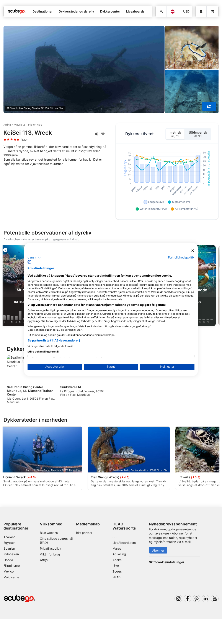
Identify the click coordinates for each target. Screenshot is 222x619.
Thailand (9, 537)
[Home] (17, 11)
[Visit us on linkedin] (205, 598)
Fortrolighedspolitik (181, 257)
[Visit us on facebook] (187, 598)
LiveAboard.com (124, 542)
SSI (115, 537)
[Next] (215, 286)
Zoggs (117, 571)
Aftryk (44, 560)
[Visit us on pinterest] (196, 598)
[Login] (201, 11)
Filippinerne (11, 565)
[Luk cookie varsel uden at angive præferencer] (192, 250)
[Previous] (7, 286)
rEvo (116, 565)
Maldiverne (11, 577)
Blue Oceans (49, 532)
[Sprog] (172, 11)
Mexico (8, 571)
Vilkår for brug (50, 554)
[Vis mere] (209, 106)
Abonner (158, 550)
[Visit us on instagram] (178, 598)
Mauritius (19, 124)
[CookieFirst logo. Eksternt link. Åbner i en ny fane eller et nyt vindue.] (29, 262)
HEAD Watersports (124, 526)
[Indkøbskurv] (212, 11)
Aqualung (119, 554)
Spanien (9, 548)
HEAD (117, 577)
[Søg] (161, 11)
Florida (8, 560)
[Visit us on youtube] (215, 598)
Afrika (7, 124)
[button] (34, 257)
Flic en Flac (35, 124)
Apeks (117, 560)
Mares (117, 548)
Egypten (9, 542)
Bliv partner (84, 532)
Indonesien (11, 554)
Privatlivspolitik (50, 548)
